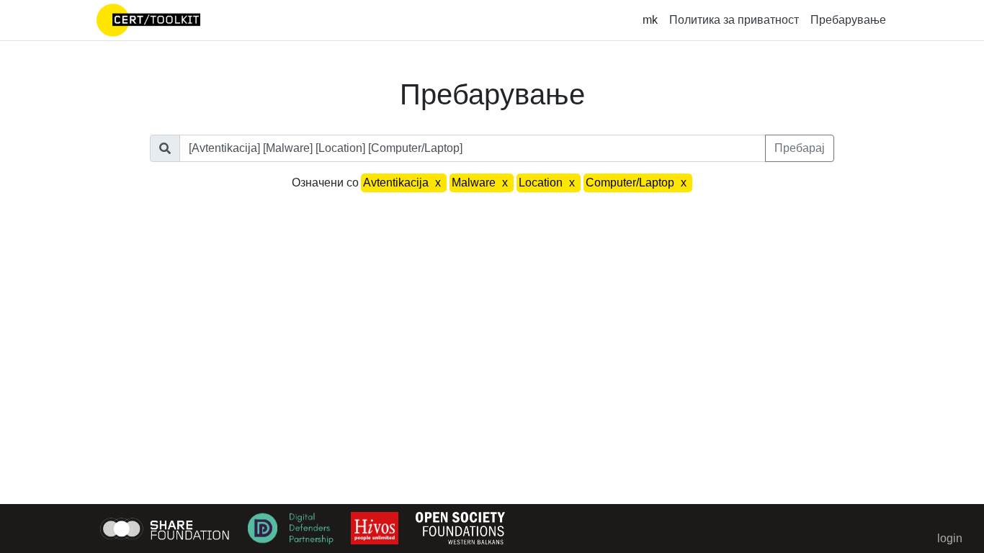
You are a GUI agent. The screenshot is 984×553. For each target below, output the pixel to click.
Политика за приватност (734, 20)
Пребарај (799, 148)
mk (650, 20)
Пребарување (848, 20)
